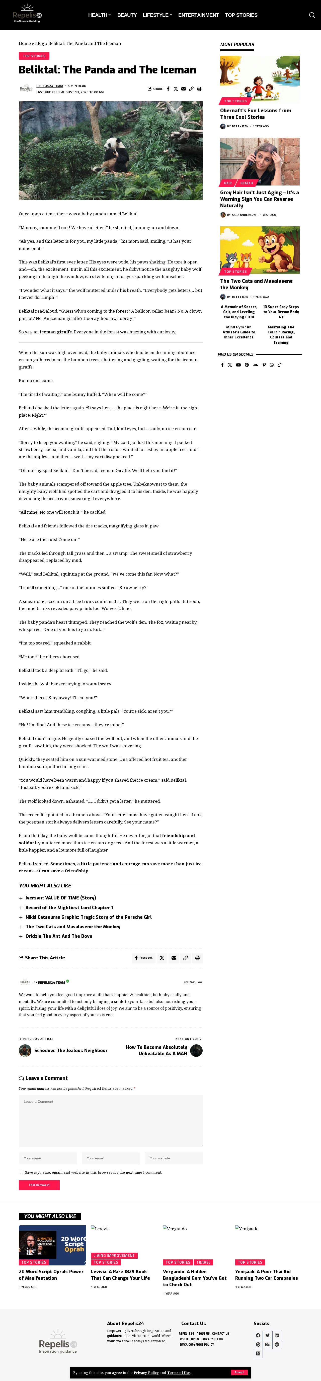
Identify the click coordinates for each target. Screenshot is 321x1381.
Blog (39, 43)
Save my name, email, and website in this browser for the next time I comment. (93, 1172)
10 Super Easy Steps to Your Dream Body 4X (281, 312)
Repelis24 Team (49, 85)
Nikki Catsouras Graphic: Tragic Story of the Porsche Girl (89, 917)
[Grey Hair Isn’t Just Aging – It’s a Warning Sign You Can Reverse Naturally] (260, 162)
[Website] (200, 982)
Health (246, 183)
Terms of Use (178, 1372)
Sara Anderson (244, 214)
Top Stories (34, 55)
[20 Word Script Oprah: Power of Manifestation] (52, 1245)
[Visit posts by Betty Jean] (223, 126)
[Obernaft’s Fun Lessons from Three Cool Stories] (260, 80)
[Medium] (258, 1353)
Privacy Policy (146, 1372)
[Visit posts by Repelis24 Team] (26, 88)
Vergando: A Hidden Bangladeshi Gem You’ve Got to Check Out (195, 1278)
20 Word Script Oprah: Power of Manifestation (51, 1275)
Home (25, 43)
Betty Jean (240, 126)
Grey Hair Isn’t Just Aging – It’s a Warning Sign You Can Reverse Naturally (259, 199)
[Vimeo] (264, 365)
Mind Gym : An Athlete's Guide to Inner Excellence (239, 332)
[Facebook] (222, 365)
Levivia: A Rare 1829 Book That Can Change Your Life (120, 1275)
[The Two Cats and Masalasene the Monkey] (260, 250)
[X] (230, 365)
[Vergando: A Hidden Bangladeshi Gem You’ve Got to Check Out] (196, 1245)
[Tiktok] (279, 365)
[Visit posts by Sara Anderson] (223, 215)
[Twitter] (267, 1335)
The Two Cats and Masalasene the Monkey (73, 927)
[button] (239, 1372)
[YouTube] (238, 365)
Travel (203, 1262)
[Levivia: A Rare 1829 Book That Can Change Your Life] (124, 1245)
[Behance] (267, 1344)
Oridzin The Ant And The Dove (59, 936)
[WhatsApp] (271, 365)
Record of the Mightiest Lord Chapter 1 (69, 908)
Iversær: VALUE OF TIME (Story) (61, 898)
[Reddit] (276, 1344)
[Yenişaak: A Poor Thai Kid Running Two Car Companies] (268, 1245)
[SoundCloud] (255, 365)
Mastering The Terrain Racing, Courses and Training (281, 335)
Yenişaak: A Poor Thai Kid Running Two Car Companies (266, 1275)
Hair (228, 183)
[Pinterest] (247, 365)
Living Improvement (114, 1255)
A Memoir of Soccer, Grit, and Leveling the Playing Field (239, 312)
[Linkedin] (276, 1335)
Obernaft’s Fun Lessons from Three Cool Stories (255, 114)
